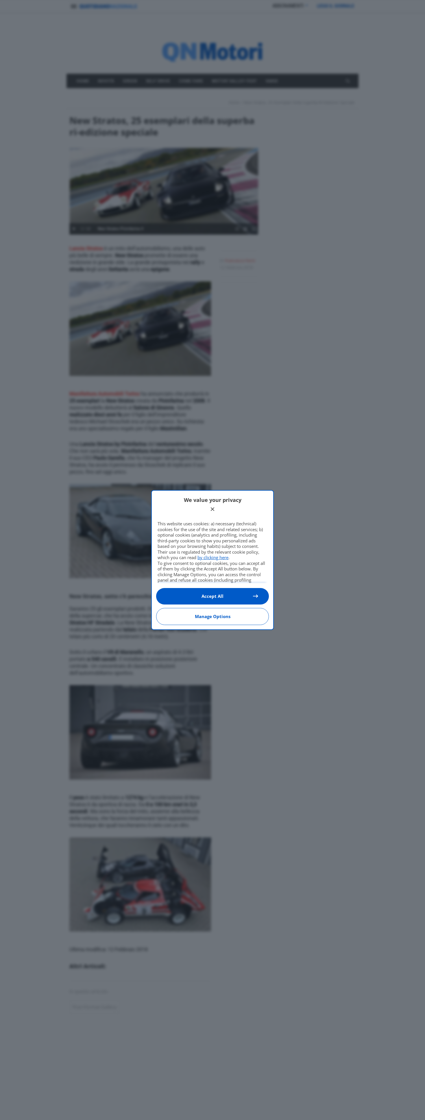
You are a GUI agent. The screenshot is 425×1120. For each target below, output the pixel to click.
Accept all (212, 596)
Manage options (212, 616)
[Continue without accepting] (212, 509)
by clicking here (212, 557)
